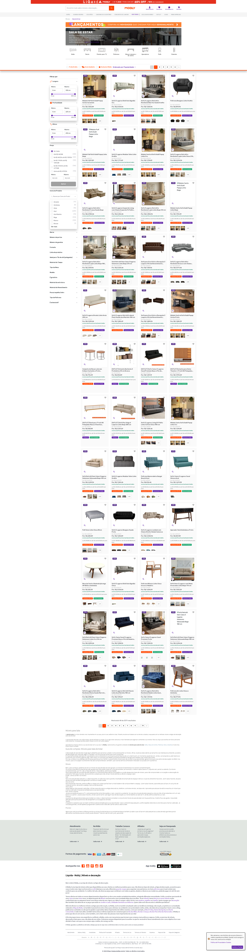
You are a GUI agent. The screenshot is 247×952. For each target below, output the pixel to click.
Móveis (68, 19)
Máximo (66, 87)
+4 (158, 282)
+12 (188, 174)
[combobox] (62, 196)
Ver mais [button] (54, 227)
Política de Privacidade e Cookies (221, 942)
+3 (100, 335)
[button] (125, 67)
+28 (188, 282)
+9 (129, 550)
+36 (100, 550)
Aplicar (63, 184)
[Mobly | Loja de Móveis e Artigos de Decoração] (130, 8)
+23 (100, 496)
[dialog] (225, 941)
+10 (188, 121)
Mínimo (53, 87)
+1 (129, 228)
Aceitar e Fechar (237, 947)
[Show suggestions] (75, 196)
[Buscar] (111, 8)
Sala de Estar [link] (76, 19)
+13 (129, 711)
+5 (129, 282)
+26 (129, 174)
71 (143, 726)
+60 (100, 121)
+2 (158, 496)
